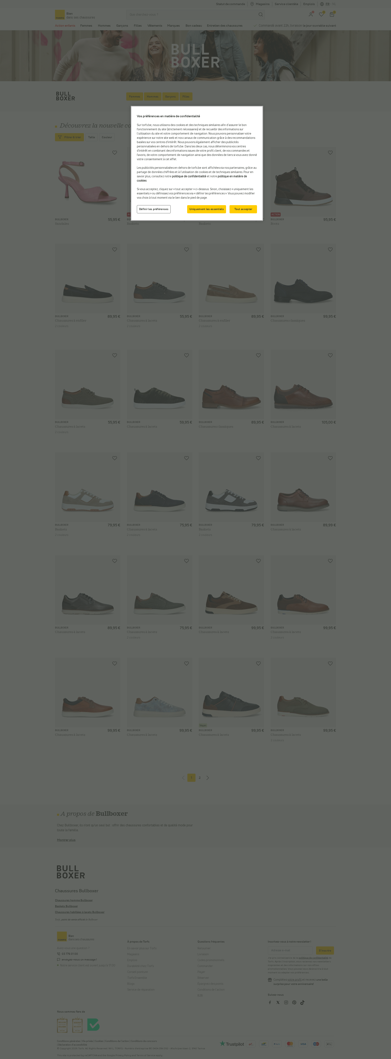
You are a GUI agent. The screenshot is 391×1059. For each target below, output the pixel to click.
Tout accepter (243, 209)
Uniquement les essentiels (206, 209)
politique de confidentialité (189, 176)
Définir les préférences (153, 209)
